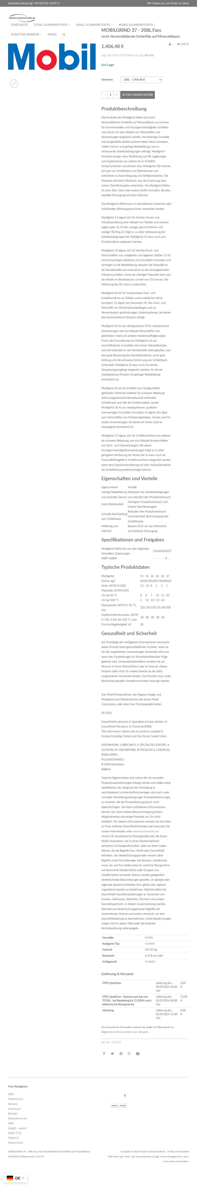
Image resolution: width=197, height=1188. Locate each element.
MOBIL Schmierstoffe (136, 25)
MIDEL (52, 34)
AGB (10, 1094)
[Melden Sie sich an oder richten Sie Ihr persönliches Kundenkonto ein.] (170, 44)
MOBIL (149, 938)
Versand (149, 55)
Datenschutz (15, 1099)
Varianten (107, 79)
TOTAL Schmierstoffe (51, 25)
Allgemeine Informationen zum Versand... (125, 1032)
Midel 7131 (15, 1133)
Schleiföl (150, 944)
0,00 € (184, 44)
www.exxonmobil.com (146, 831)
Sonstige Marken (25, 34)
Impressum (14, 1109)
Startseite (19, 25)
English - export (17, 1128)
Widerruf (13, 1138)
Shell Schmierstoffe (93, 25)
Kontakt (12, 1113)
